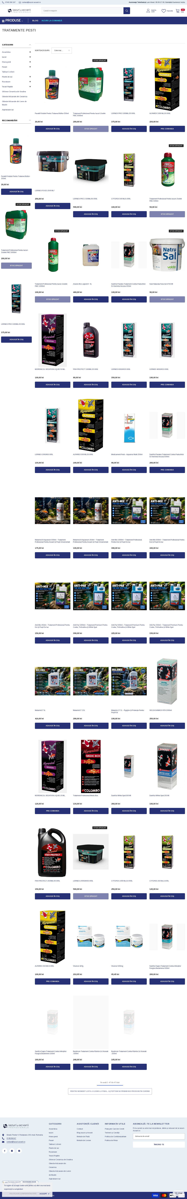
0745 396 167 (10, 2)
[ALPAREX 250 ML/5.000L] (52, 937)
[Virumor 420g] (91, 937)
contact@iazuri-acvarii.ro (31, 2)
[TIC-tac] (19, 1150)
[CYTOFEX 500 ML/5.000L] (129, 169)
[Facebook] (4, 1150)
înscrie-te (159, 1144)
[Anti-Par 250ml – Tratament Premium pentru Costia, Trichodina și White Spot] (167, 596)
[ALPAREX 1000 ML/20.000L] (167, 84)
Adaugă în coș (16, 192)
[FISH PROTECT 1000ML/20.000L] (91, 340)
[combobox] (82, 10)
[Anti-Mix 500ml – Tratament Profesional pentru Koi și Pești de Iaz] (167, 510)
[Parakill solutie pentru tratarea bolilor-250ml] (16, 151)
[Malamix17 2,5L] (91, 681)
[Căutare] (85, 10)
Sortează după (42, 50)
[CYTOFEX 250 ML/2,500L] (167, 851)
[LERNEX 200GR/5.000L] (52, 425)
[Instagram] (12, 1150)
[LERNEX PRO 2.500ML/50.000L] (91, 169)
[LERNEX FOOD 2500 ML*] (52, 161)
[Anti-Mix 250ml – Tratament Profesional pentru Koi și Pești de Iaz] (52, 596)
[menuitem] (16, 52)
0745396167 (11, 1138)
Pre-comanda (167, 129)
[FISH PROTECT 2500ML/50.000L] (52, 851)
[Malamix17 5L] (52, 681)
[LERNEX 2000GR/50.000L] (91, 851)
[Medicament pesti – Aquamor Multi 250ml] (129, 425)
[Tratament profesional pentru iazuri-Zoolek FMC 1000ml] (52, 255)
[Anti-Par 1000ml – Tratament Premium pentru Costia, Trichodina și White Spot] (91, 596)
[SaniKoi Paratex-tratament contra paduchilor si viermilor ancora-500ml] (167, 425)
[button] (16, 52)
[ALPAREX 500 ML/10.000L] (91, 425)
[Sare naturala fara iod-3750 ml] (167, 255)
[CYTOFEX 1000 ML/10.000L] (129, 851)
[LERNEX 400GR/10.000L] (167, 340)
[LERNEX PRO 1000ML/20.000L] (16, 299)
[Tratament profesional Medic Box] (91, 766)
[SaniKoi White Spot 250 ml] (167, 766)
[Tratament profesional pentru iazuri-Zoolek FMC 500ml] (167, 169)
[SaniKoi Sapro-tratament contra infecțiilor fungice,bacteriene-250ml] (52, 1022)
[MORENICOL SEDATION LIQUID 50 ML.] (52, 340)
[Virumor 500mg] (129, 937)
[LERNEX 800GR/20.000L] (129, 340)
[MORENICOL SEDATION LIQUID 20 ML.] (52, 766)
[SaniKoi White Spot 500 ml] (129, 766)
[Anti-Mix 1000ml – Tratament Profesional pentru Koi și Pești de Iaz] (129, 510)
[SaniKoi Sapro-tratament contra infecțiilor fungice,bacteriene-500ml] (167, 937)
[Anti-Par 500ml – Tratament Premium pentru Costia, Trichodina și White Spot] (129, 596)
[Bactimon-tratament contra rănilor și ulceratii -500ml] (91, 1022)
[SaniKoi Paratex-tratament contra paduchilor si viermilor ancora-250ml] (129, 255)
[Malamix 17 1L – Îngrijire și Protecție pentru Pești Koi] (129, 681)
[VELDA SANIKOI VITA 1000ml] (167, 681)
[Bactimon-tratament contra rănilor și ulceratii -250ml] (129, 1022)
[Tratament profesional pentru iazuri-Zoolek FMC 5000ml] (16, 225)
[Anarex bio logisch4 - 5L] (91, 255)
